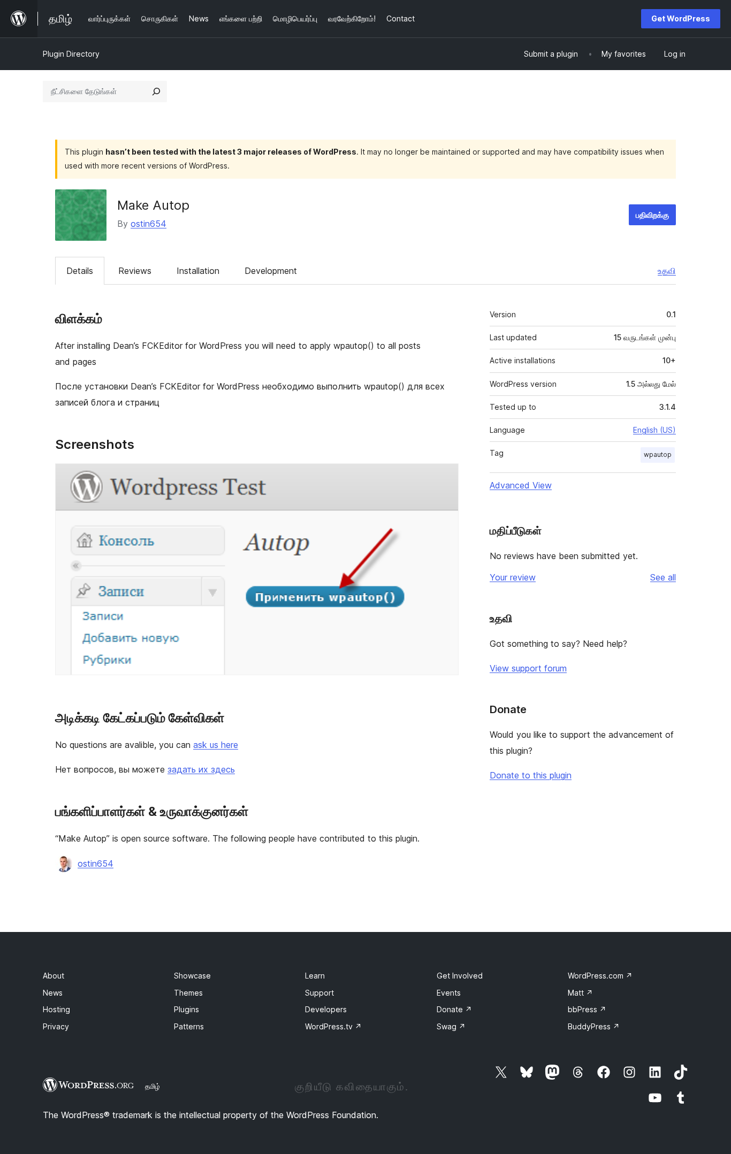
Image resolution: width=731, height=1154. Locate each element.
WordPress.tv (333, 1026)
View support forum (528, 668)
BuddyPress (594, 1026)
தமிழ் (152, 1086)
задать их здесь (201, 769)
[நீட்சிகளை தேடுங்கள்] (156, 91)
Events (449, 992)
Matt (580, 992)
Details (79, 270)
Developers (326, 1009)
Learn (315, 975)
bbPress (587, 1009)
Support (319, 992)
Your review (513, 577)
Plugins (186, 1009)
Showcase (192, 975)
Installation (198, 270)
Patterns (189, 1026)
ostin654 (148, 223)
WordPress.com (600, 975)
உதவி (667, 270)
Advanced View (521, 485)
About (53, 975)
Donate (454, 1009)
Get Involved (460, 975)
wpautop (658, 454)
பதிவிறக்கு (652, 214)
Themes (188, 992)
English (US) (654, 429)
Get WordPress (680, 18)
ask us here (215, 744)
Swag (451, 1026)
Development (271, 270)
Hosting (56, 1009)
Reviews (134, 270)
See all (663, 577)
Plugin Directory (71, 53)
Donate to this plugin (531, 775)
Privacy (56, 1026)
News (53, 992)
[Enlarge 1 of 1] (444, 477)
